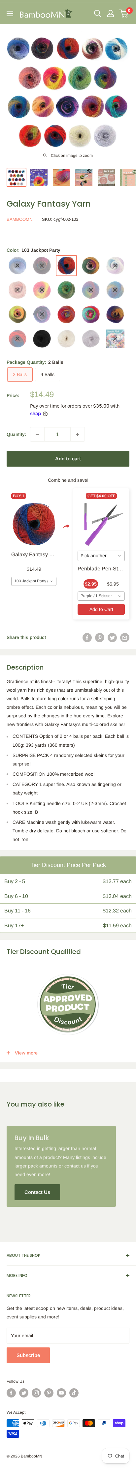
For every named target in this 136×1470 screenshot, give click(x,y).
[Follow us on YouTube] (61, 1393)
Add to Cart (101, 609)
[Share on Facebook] (87, 637)
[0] (124, 13)
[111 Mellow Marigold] (17, 314)
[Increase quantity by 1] (78, 434)
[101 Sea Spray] (17, 265)
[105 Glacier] (115, 265)
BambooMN (19, 219)
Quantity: (16, 434)
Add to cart (68, 458)
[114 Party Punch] (90, 314)
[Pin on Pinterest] (99, 637)
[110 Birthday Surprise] (115, 290)
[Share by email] (124, 637)
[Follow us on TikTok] (74, 1393)
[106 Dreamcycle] (17, 290)
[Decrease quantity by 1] (37, 434)
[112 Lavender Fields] (41, 314)
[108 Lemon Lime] (66, 290)
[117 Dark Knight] (41, 338)
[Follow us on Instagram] (36, 1393)
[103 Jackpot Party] (66, 265)
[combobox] (33, 581)
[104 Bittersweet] (90, 265)
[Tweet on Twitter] (112, 637)
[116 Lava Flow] (17, 338)
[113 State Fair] (66, 314)
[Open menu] (10, 13)
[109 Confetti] (90, 290)
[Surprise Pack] (115, 338)
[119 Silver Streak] (90, 338)
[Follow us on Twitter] (23, 1393)
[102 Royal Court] (41, 265)
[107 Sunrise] (41, 290)
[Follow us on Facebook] (11, 1393)
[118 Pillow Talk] (66, 338)
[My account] (110, 13)
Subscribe (28, 1355)
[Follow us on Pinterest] (48, 1393)
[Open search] (97, 13)
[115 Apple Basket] (115, 314)
